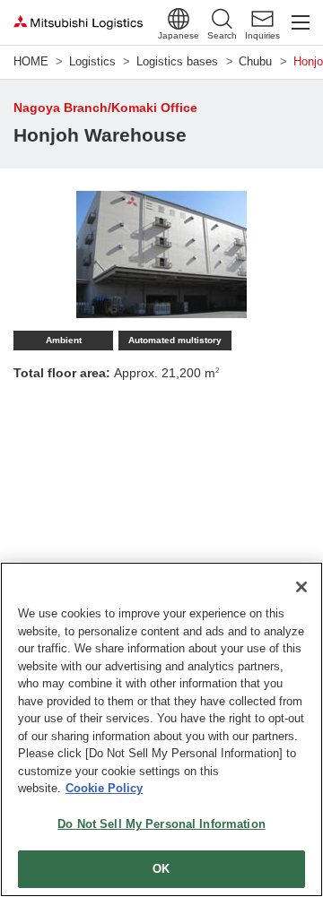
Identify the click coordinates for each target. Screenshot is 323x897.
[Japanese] (178, 19)
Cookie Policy (104, 788)
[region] (161, 729)
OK (161, 868)
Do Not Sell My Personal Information (161, 824)
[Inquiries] (262, 19)
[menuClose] (300, 22)
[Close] (301, 587)
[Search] (222, 19)
